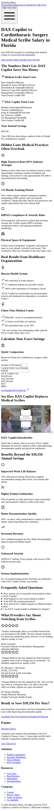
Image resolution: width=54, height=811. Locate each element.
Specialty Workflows (16, 757)
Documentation (14, 781)
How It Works (13, 760)
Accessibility (13, 800)
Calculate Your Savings (29, 60)
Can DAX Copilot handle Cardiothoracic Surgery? (27, 609)
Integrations (12, 778)
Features (5, 5)
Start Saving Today (10, 60)
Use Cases (11, 773)
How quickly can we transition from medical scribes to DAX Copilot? (26, 594)
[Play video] (52, 432)
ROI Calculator (14, 762)
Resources (20, 5)
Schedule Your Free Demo (13, 716)
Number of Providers (10, 365)
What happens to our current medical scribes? (24, 599)
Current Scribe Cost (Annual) (14, 368)
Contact (28, 5)
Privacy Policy (13, 795)
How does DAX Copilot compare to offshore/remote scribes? (26, 605)
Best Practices (13, 776)
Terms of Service (14, 797)
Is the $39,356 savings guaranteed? (19, 601)
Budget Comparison (16, 754)
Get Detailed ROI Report (36, 716)
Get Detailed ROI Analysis (13, 390)
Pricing (12, 5)
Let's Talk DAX (39, 5)
